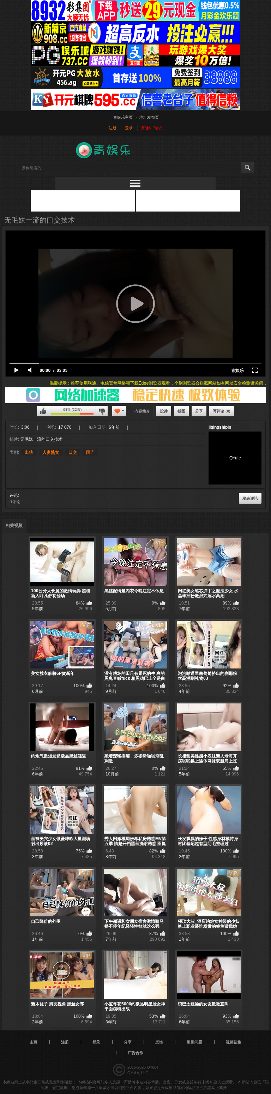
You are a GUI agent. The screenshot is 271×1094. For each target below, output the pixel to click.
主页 (33, 1042)
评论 (14, 495)
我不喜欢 (102, 411)
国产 (90, 452)
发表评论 (250, 498)
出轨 (29, 452)
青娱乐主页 (123, 117)
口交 (72, 452)
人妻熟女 (50, 452)
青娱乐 (237, 370)
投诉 (164, 411)
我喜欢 (43, 411)
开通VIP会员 (152, 128)
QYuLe (152, 1067)
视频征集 (233, 1042)
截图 (181, 411)
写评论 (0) (221, 411)
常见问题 (194, 1042)
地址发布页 (149, 117)
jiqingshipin (220, 427)
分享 (199, 411)
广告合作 (135, 1053)
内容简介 (142, 411)
